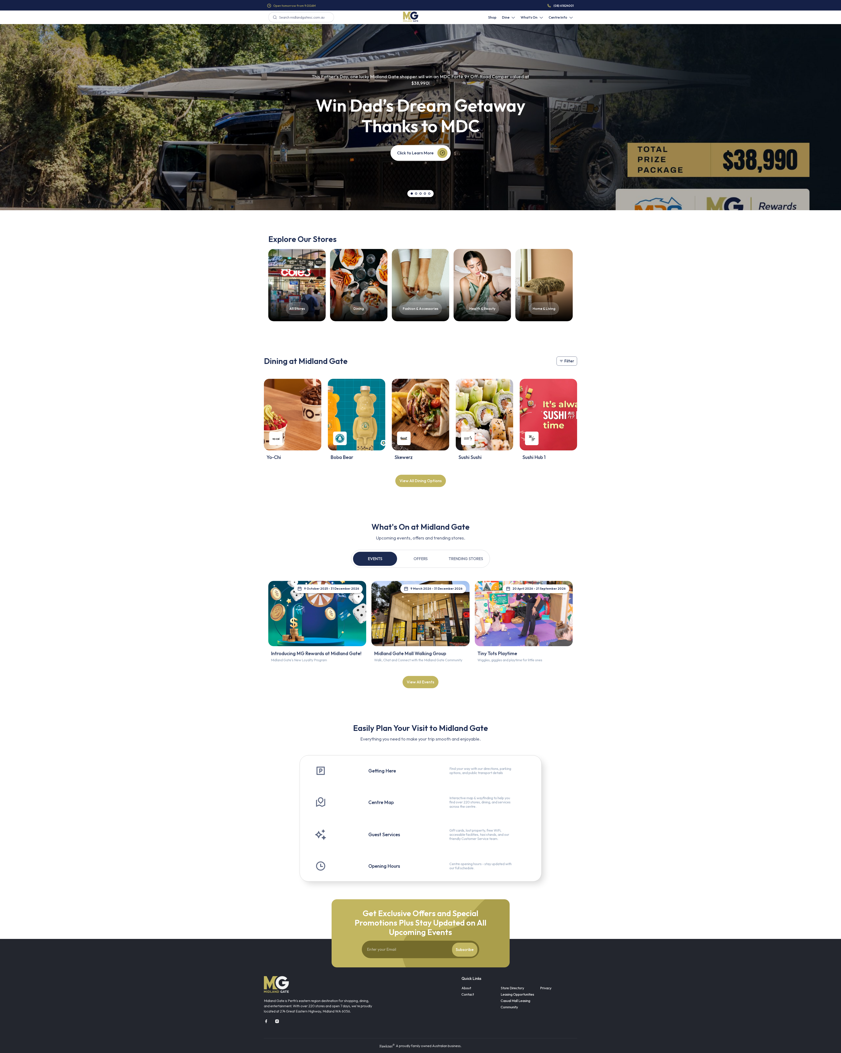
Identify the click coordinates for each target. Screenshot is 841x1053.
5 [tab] (429, 193)
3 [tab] (420, 193)
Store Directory (512, 988)
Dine (505, 17)
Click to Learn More (415, 153)
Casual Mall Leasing (515, 1000)
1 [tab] (412, 193)
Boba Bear (341, 457)
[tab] (375, 559)
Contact (467, 994)
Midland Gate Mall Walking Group (410, 653)
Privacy (545, 988)
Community (509, 1007)
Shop (492, 17)
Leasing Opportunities (517, 994)
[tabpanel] (420, 117)
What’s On (529, 17)
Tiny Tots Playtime (497, 653)
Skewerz (403, 457)
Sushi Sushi (470, 457)
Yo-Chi (274, 457)
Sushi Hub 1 (534, 457)
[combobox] (301, 17)
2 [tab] (416, 193)
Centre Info (558, 17)
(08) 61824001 (563, 6)
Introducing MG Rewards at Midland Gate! (316, 653)
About (466, 988)
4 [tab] (425, 193)
